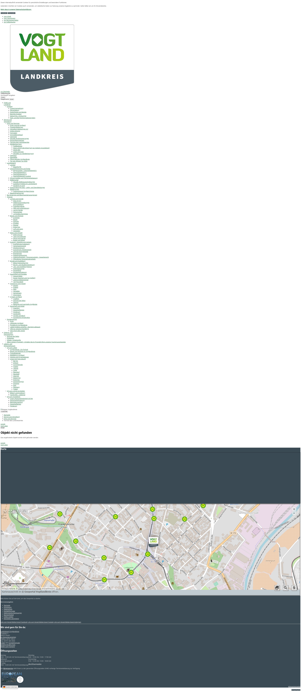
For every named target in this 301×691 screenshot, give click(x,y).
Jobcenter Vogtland (16, 323)
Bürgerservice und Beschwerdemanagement (22, 195)
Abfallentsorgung (16, 144)
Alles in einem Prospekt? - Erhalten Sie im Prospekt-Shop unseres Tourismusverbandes (36, 342)
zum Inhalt (7, 16)
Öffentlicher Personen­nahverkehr (24, 259)
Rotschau (16, 380)
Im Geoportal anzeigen (8, 637)
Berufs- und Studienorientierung (24, 265)
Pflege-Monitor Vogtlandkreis (20, 159)
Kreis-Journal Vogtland (18, 125)
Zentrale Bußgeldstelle (20, 251)
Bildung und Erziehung (17, 393)
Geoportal (13, 137)
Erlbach (15, 363)
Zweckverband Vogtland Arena (23, 191)
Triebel (15, 389)
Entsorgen (16, 227)
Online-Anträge (15, 131)
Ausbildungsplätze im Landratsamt (25, 184)
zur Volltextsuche (9, 22)
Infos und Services (13, 123)
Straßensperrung (19, 248)
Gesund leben (17, 276)
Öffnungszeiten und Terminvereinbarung (24, 178)
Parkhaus (13, 155)
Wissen (15, 285)
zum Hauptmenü (9, 18)
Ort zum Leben (12, 348)
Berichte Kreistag (16, 114)
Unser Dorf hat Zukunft (18, 359)
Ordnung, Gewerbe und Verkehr (20, 242)
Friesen (15, 366)
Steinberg (16, 387)
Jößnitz (15, 368)
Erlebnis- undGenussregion (8, 333)
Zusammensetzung (16, 108)
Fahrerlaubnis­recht (19, 246)
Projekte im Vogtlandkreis (18, 325)
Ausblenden (4, 13)
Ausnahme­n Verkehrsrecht (22, 250)
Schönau (16, 383)
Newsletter (13, 157)
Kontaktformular (9, 611)
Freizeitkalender (15, 353)
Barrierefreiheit (9, 615)
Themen (10, 197)
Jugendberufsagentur (20, 214)
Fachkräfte (17, 314)
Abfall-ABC (16, 150)
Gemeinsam (17, 293)
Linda (15, 370)
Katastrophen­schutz (20, 255)
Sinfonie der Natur (19, 300)
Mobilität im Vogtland (17, 355)
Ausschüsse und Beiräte (18, 112)
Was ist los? (17, 201)
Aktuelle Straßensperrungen (19, 138)
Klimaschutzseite (294, 687)
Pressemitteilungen (16, 127)
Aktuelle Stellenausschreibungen (24, 182)
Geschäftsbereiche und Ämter (20, 169)
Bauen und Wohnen (16, 216)
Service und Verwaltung (12, 417)
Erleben (15, 287)
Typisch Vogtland (16, 297)
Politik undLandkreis (7, 104)
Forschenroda (18, 365)
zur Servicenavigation (11, 20)
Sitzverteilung (14, 110)
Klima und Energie (19, 238)
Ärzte (12, 321)
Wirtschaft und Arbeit (17, 306)
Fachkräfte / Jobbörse (17, 395)
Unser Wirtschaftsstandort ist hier (21, 398)
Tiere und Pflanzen (19, 236)
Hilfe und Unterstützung (21, 208)
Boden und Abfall (19, 240)
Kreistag (10, 106)
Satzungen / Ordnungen (18, 116)
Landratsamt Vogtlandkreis (10, 631)
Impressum (8, 607)
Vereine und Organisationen (19, 357)
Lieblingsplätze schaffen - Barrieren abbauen (25, 327)
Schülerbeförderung (20, 272)
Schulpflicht (17, 270)
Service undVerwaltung (8, 120)
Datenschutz (8, 609)
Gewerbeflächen (18, 310)
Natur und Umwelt (16, 233)
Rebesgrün (17, 378)
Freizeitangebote (18, 206)
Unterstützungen (18, 268)
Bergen (15, 361)
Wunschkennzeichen (17, 140)
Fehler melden (8, 617)
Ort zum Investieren (13, 397)
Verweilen (16, 291)
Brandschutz (17, 253)
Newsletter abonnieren (11, 619)
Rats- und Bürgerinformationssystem (22, 118)
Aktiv (14, 289)
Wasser (15, 225)
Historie (15, 302)
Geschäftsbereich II (19, 172)
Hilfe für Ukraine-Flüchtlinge (19, 329)
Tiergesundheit (18, 282)
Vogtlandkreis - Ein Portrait (19, 349)
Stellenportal (14, 180)
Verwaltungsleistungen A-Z (19, 129)
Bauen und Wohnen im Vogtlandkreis (22, 351)
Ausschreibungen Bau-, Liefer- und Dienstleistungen (27, 187)
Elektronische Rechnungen (13, 613)
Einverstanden (11, 13)
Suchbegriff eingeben (8, 95)
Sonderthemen (12, 319)
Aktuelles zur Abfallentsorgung (23, 153)
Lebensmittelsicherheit (20, 280)
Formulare (13, 133)
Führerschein (17, 212)
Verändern (16, 231)
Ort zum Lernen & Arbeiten (16, 391)
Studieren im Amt (19, 186)
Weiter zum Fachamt (8, 647)
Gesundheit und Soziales (18, 274)
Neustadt (16, 374)
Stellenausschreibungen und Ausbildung (21, 203)
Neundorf (16, 372)
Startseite (7, 415)
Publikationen (17, 146)
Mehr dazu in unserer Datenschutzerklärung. (16, 9)
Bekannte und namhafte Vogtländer (25, 304)
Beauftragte (17, 167)
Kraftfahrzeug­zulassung (21, 244)
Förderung (16, 312)
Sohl (14, 385)
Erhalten (16, 223)
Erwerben (16, 218)
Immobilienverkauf (16, 135)
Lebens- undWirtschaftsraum (9, 345)
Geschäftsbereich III (20, 174)
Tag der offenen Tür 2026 (18, 161)
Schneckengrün (18, 381)
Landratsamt (11, 163)
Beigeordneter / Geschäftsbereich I (25, 170)
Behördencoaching (16, 402)
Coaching (16, 308)
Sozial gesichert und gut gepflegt (24, 278)
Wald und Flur (18, 235)
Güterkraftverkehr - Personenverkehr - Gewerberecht (31, 257)
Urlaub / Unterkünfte (14, 340)
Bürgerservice (8, 668)
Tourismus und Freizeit (18, 284)
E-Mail (3, 643)
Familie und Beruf (19, 316)
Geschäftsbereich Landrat (22, 176)
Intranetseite (295, 690)
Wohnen (16, 221)
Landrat (12, 165)
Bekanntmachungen (17, 193)
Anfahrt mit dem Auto (8, 645)
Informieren (17, 295)
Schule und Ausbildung (17, 261)
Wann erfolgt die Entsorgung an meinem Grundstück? (31, 148)
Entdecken (10, 338)
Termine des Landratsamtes (19, 142)
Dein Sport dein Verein (17, 331)
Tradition (16, 299)
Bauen (15, 219)
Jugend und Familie (16, 199)
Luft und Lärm (18, 229)
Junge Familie (18, 210)
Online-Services (18, 152)
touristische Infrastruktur (21, 317)
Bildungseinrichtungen (20, 263)
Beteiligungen (14, 189)
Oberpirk (16, 376)
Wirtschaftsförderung (17, 400)
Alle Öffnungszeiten (34, 664)
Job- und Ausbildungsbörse (22, 267)
